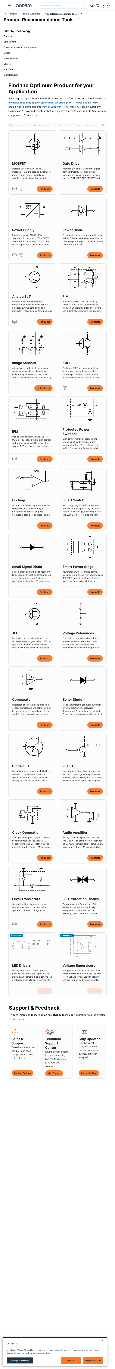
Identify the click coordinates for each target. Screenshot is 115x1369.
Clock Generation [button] (26, 832)
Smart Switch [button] (73, 500)
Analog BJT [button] (21, 296)
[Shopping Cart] (99, 5)
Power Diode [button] (72, 230)
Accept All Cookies (93, 1360)
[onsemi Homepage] (24, 6)
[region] (54, 1352)
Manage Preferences (20, 1360)
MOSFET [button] (19, 163)
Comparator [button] (22, 699)
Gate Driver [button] (71, 163)
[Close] (102, 1340)
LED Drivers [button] (21, 965)
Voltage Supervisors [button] (78, 965)
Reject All (71, 1360)
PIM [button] (65, 296)
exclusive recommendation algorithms (30, 102)
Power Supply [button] (23, 230)
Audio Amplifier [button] (74, 832)
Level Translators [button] (26, 899)
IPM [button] (15, 431)
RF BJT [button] (68, 766)
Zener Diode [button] (72, 699)
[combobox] (59, 6)
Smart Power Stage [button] (78, 567)
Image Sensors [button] (24, 363)
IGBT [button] (66, 363)
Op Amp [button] (18, 500)
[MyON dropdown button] (93, 5)
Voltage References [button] (78, 633)
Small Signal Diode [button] (27, 567)
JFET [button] (16, 633)
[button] (84, 6)
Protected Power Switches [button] (76, 431)
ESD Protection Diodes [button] (80, 899)
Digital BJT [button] (21, 766)
